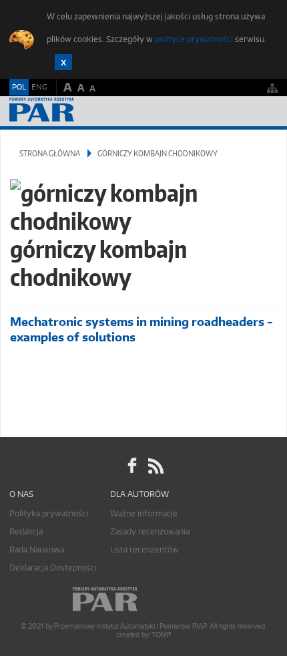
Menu (264, 111)
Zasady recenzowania (150, 531)
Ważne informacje (144, 513)
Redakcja (26, 531)
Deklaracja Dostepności (53, 567)
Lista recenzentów (144, 549)
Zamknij (63, 62)
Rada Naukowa (36, 549)
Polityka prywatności (48, 513)
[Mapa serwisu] (272, 87)
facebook (132, 466)
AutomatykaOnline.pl (81, 111)
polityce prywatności (194, 39)
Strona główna (49, 153)
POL (19, 87)
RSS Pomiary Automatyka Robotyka (155, 466)
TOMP (161, 635)
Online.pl (143, 599)
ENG (39, 87)
